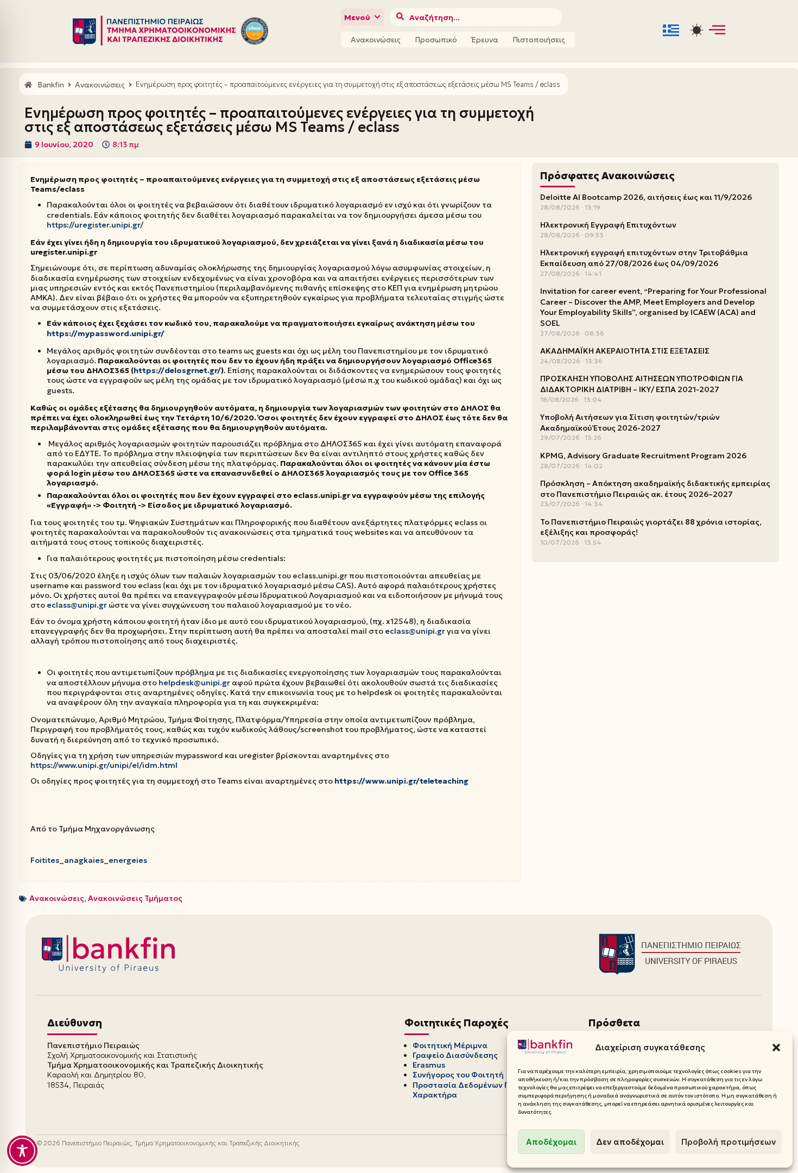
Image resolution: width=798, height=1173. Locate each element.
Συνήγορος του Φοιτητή (458, 1075)
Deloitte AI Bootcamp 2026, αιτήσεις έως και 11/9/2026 (646, 197)
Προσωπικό (436, 40)
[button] (776, 1047)
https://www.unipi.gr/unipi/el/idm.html (104, 765)
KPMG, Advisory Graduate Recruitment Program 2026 (643, 456)
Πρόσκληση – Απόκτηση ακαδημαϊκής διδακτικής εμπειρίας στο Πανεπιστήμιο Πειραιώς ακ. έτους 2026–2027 (655, 488)
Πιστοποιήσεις (538, 40)
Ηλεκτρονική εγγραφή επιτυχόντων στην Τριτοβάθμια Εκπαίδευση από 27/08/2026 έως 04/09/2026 (644, 258)
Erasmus (429, 1065)
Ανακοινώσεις (376, 40)
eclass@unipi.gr (77, 605)
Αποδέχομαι (551, 1142)
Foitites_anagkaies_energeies (88, 860)
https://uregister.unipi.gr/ (95, 225)
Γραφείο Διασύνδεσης (455, 1055)
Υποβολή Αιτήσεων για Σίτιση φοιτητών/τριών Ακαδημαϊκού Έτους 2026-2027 (630, 422)
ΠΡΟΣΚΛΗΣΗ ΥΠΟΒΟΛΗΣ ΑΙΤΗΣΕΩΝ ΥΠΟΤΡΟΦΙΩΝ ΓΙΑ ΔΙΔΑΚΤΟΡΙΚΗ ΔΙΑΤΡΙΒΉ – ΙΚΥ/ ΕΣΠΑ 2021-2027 (641, 384)
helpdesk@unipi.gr (194, 683)
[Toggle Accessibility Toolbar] (22, 1151)
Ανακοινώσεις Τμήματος (135, 898)
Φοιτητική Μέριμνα (450, 1045)
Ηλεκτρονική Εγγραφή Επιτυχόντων (608, 225)
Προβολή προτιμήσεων (728, 1142)
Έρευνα (484, 40)
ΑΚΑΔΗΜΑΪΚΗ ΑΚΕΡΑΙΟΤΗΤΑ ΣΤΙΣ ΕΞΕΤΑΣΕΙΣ (625, 351)
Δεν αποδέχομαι (630, 1142)
